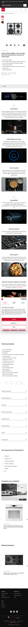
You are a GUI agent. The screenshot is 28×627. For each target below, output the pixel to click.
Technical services (5, 597)
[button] (12, 5)
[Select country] (23, 9)
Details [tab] (14, 302)
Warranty (3, 595)
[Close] (26, 1)
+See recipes (19, 287)
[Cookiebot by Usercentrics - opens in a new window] (21, 299)
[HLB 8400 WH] (14, 512)
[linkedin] (17, 611)
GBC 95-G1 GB (7, 571)
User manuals (17, 593)
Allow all (14, 319)
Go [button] (25, 5)
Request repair (4, 593)
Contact (3, 606)
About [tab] (23, 302)
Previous (0, 519)
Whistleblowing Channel (14, 622)
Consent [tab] (5, 302)
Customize (13, 323)
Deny (14, 327)
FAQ (15, 597)
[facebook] (11, 611)
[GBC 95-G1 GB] (14, 559)
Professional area (17, 595)
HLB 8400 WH (7, 524)
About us (3, 605)
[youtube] (14, 611)
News (2, 603)
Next (22, 45)
